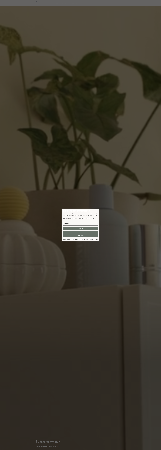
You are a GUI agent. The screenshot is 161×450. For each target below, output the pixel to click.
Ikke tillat (80, 235)
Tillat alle (80, 228)
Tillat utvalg (80, 232)
